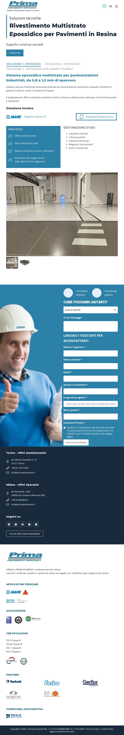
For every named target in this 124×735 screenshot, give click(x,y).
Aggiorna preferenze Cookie (62, 731)
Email (68, 372)
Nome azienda (73, 359)
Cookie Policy (107, 729)
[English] (110, 6)
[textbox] (88, 310)
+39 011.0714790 (19, 467)
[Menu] (116, 6)
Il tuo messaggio (73, 317)
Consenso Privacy (74, 422)
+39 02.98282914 (19, 499)
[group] (62, 171)
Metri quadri (72, 409)
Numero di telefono (76, 384)
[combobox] (91, 309)
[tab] (23, 64)
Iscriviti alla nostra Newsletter (24, 533)
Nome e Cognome (74, 346)
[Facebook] (22, 524)
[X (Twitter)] (36, 524)
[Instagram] (29, 524)
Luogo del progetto (75, 397)
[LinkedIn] (8, 524)
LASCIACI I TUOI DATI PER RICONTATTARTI (83, 338)
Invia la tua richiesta (76, 442)
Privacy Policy (93, 729)
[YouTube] (15, 524)
